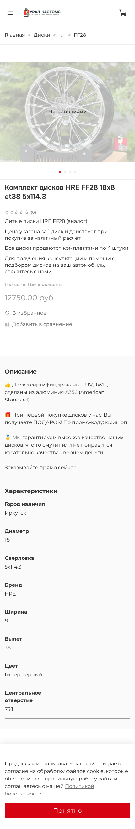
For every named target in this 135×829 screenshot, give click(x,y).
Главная (15, 35)
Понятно (67, 810)
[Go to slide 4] (75, 172)
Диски (42, 35)
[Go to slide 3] (70, 172)
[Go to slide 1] (60, 172)
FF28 (80, 35)
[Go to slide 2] (65, 172)
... (62, 35)
